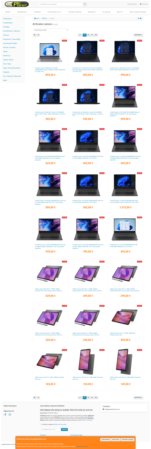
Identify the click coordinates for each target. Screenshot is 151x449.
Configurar (105, 439)
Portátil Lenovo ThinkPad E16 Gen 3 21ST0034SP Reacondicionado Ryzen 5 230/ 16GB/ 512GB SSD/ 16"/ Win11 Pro (88, 69)
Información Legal (76, 435)
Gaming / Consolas (9, 47)
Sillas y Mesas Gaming (138, 12)
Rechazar (115, 439)
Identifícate (133, 4)
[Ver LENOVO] (88, 52)
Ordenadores (7, 19)
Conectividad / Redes (10, 43)
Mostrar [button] (138, 35)
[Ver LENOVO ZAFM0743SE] (88, 273)
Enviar (64, 429)
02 (88, 35)
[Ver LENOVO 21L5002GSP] (88, 96)
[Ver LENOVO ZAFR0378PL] (88, 317)
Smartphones (22, 12)
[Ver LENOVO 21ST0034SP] (126, 52)
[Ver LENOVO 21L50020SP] (50, 96)
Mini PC (120, 12)
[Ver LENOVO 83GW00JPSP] (50, 185)
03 (92, 35)
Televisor (6, 35)
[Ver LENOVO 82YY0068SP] (126, 96)
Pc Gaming (106, 12)
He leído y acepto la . (54, 424)
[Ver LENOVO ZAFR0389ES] (50, 273)
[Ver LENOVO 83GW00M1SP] (88, 229)
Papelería (6, 72)
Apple (5, 80)
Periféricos (6, 55)
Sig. (96, 35)
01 (84, 35)
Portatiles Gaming (74, 12)
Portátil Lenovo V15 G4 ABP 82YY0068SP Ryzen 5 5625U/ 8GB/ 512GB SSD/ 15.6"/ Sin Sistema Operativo (125, 114)
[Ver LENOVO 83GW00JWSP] (126, 185)
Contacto (145, 4)
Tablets (7, 12)
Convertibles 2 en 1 (55, 12)
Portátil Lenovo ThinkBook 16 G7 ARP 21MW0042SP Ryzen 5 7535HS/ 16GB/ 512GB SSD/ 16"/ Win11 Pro (50, 69)
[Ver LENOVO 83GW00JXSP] (50, 229)
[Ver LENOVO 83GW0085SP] (88, 141)
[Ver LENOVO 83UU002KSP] (50, 141)
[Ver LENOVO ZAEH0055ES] (50, 362)
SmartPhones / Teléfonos (11, 31)
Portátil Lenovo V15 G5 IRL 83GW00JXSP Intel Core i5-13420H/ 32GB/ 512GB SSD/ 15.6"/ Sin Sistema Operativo (50, 246)
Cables (5, 51)
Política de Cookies (82, 446)
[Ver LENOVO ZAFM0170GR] (126, 273)
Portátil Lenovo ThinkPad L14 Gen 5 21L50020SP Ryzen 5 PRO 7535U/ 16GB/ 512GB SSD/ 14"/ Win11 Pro (50, 114)
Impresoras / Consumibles (11, 39)
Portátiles (6, 27)
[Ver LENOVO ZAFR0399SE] (50, 317)
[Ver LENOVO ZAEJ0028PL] (126, 317)
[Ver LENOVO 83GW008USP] (126, 141)
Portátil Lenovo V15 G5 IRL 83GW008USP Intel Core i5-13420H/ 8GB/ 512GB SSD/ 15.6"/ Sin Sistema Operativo (125, 158)
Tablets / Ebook (8, 60)
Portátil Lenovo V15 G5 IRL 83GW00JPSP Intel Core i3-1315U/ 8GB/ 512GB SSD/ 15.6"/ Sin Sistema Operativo (50, 202)
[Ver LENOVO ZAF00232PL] (126, 362)
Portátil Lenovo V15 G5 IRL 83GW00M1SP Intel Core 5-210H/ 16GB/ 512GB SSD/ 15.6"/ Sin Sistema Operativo (88, 246)
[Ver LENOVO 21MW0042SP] (50, 52)
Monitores (92, 12)
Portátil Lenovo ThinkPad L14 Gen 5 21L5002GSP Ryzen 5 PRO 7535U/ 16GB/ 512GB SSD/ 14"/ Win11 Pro (88, 114)
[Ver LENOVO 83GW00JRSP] (88, 185)
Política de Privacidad (87, 420)
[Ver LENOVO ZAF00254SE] (88, 362)
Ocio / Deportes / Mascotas (12, 76)
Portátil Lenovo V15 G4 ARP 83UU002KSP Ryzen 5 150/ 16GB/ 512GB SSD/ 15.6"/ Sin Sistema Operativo (50, 158)
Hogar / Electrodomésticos (11, 68)
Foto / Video (7, 64)
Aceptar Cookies (127, 439)
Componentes (7, 23)
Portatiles (37, 12)
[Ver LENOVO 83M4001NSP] (126, 229)
